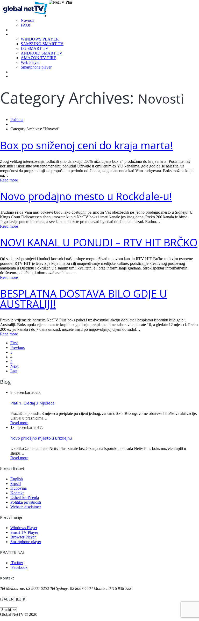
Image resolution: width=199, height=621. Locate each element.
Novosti (27, 20)
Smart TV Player (24, 532)
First (14, 343)
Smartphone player (36, 67)
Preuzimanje (20, 34)
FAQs (26, 25)
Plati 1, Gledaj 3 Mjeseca (32, 403)
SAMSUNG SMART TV (42, 44)
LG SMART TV (34, 48)
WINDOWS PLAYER (40, 39)
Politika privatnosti (25, 502)
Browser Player (23, 537)
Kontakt (17, 76)
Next (14, 366)
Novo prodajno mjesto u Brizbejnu (41, 438)
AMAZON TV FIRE (38, 58)
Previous (17, 347)
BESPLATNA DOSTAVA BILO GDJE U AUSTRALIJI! (83, 298)
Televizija (18, 29)
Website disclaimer (25, 507)
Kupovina (18, 71)
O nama (55, 15)
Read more (9, 180)
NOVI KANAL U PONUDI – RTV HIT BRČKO (98, 242)
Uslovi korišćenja (24, 497)
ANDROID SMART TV (41, 53)
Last (13, 371)
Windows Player (23, 527)
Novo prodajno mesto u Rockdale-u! (86, 196)
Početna (56, 11)
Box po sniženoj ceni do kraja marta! (86, 145)
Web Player (30, 62)
